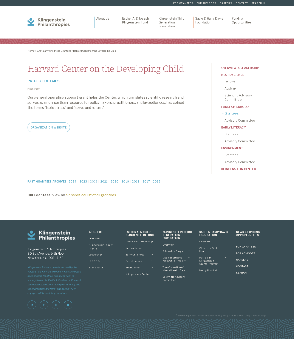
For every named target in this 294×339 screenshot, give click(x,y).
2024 (72, 181)
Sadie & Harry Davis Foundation (209, 20)
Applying (230, 88)
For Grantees (183, 3)
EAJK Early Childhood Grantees (54, 50)
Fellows (229, 81)
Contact (241, 3)
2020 (114, 181)
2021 (104, 181)
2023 (83, 181)
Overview (94, 238)
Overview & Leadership (240, 68)
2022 (93, 181)
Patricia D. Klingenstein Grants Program (208, 260)
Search (256, 3)
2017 (146, 181)
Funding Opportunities (242, 20)
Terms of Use (236, 315)
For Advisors (206, 3)
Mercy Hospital (208, 270)
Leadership (95, 254)
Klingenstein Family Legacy (101, 246)
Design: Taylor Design (255, 315)
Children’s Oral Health (208, 250)
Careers (226, 3)
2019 (125, 181)
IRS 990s (95, 261)
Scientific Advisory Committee (238, 97)
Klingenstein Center (238, 169)
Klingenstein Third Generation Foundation (171, 22)
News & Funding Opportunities (248, 234)
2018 (135, 181)
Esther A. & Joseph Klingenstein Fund (135, 20)
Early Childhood (235, 106)
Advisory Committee (239, 120)
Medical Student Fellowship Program (174, 259)
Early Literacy (233, 127)
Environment (232, 148)
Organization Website (49, 127)
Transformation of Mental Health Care (173, 269)
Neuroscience (232, 74)
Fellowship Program (174, 251)
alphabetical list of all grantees (91, 195)
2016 (156, 181)
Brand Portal (96, 267)
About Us (102, 18)
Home (31, 50)
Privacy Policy (221, 315)
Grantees (232, 113)
